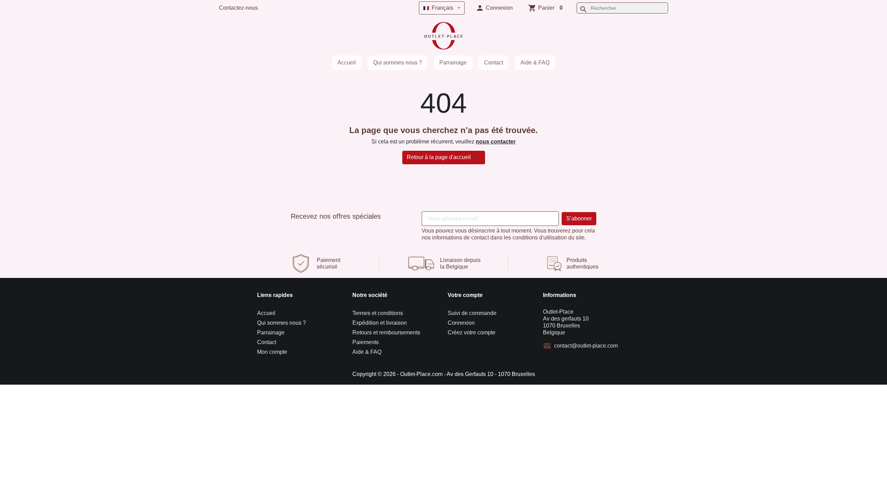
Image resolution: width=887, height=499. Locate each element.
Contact (493, 62)
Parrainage (453, 62)
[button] (494, 8)
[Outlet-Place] (443, 36)
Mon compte (272, 352)
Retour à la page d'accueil (444, 158)
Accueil (346, 62)
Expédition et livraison (379, 323)
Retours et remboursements (386, 332)
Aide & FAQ (535, 62)
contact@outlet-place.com (586, 346)
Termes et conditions (377, 313)
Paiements (365, 342)
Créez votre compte (471, 332)
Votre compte (465, 295)
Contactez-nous (238, 8)
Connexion (461, 323)
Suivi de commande (472, 313)
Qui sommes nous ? (397, 62)
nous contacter (496, 142)
